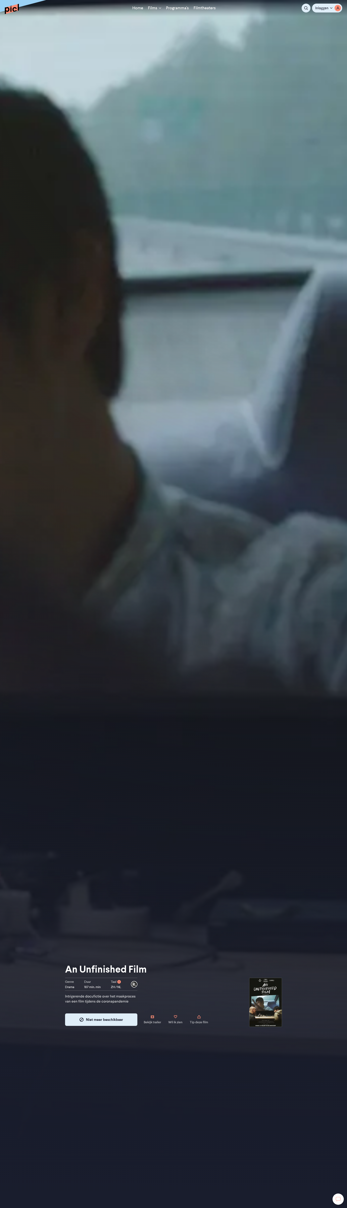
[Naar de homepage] (12, 9)
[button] (327, 8)
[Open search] (306, 8)
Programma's (177, 8)
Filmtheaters (205, 8)
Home (137, 8)
